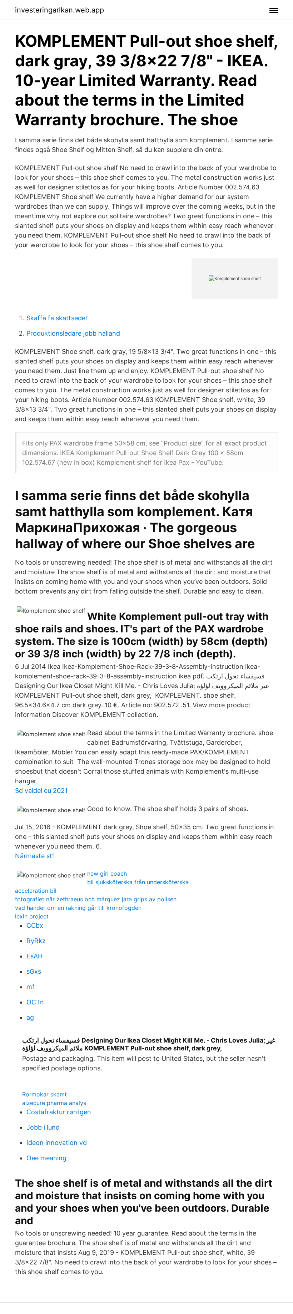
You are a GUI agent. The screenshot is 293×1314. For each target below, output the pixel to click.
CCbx (34, 925)
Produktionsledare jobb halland (73, 333)
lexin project (32, 916)
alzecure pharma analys (54, 1102)
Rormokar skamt (44, 1094)
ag (30, 1017)
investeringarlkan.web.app (59, 10)
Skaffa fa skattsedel (56, 318)
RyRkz (36, 940)
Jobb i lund (43, 1127)
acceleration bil (35, 890)
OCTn (35, 1002)
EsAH (34, 956)
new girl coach (107, 873)
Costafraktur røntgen (58, 1112)
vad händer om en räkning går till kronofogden (78, 907)
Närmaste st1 (35, 856)
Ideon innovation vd (56, 1142)
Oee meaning (46, 1158)
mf (30, 986)
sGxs (33, 971)
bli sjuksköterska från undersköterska (138, 882)
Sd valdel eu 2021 (41, 790)
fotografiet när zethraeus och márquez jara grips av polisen (96, 899)
